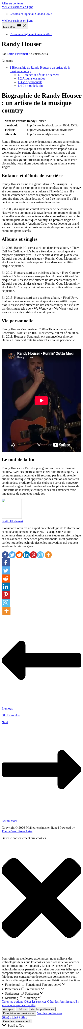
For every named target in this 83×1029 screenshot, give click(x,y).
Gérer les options (12, 1001)
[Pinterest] (33, 554)
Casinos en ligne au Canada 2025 (31, 13)
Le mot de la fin (30, 85)
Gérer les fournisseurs (61, 1001)
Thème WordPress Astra (17, 831)
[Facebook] (5, 554)
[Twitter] (12, 554)
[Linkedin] (26, 554)
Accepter (8, 1009)
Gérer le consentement (16, 1021)
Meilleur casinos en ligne (17, 7)
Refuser (22, 1009)
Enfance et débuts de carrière (38, 74)
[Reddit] (19, 554)
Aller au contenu (12, 3)
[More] (48, 554)
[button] (41, 898)
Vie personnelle (30, 82)
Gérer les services (35, 1001)
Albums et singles (31, 78)
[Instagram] (40, 554)
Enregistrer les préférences (19, 1013)
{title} (5, 1017)
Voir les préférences (42, 1009)
